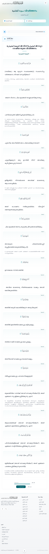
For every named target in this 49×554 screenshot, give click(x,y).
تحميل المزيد (21, 486)
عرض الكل (30, 486)
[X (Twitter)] (6, 508)
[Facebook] (2, 508)
